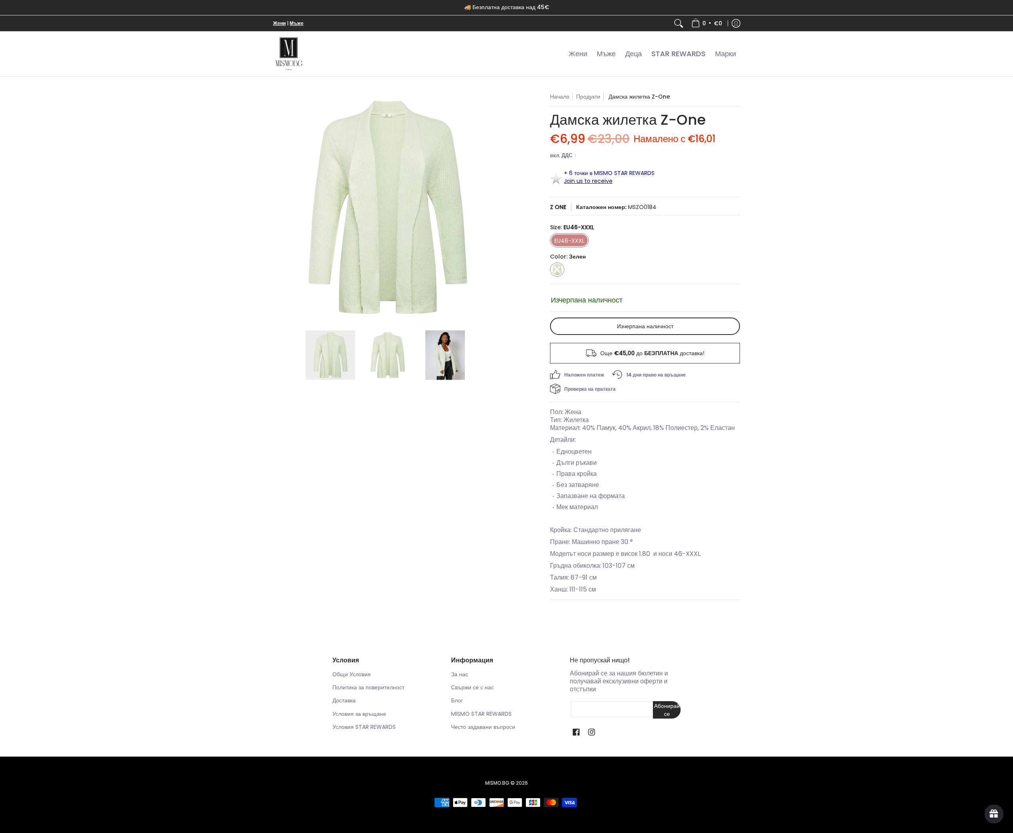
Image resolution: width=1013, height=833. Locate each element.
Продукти (588, 97)
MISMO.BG (497, 783)
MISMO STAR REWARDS (481, 714)
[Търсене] (678, 23)
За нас (459, 674)
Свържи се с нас (472, 687)
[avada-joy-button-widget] (994, 813)
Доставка (344, 700)
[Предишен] (278, 207)
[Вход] (736, 23)
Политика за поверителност (368, 687)
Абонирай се (667, 710)
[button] (576, 732)
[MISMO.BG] (289, 54)
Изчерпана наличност (645, 326)
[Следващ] (497, 207)
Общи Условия (351, 674)
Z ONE (558, 207)
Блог (457, 700)
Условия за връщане (359, 714)
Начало (559, 97)
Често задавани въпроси (483, 727)
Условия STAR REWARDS (364, 727)
